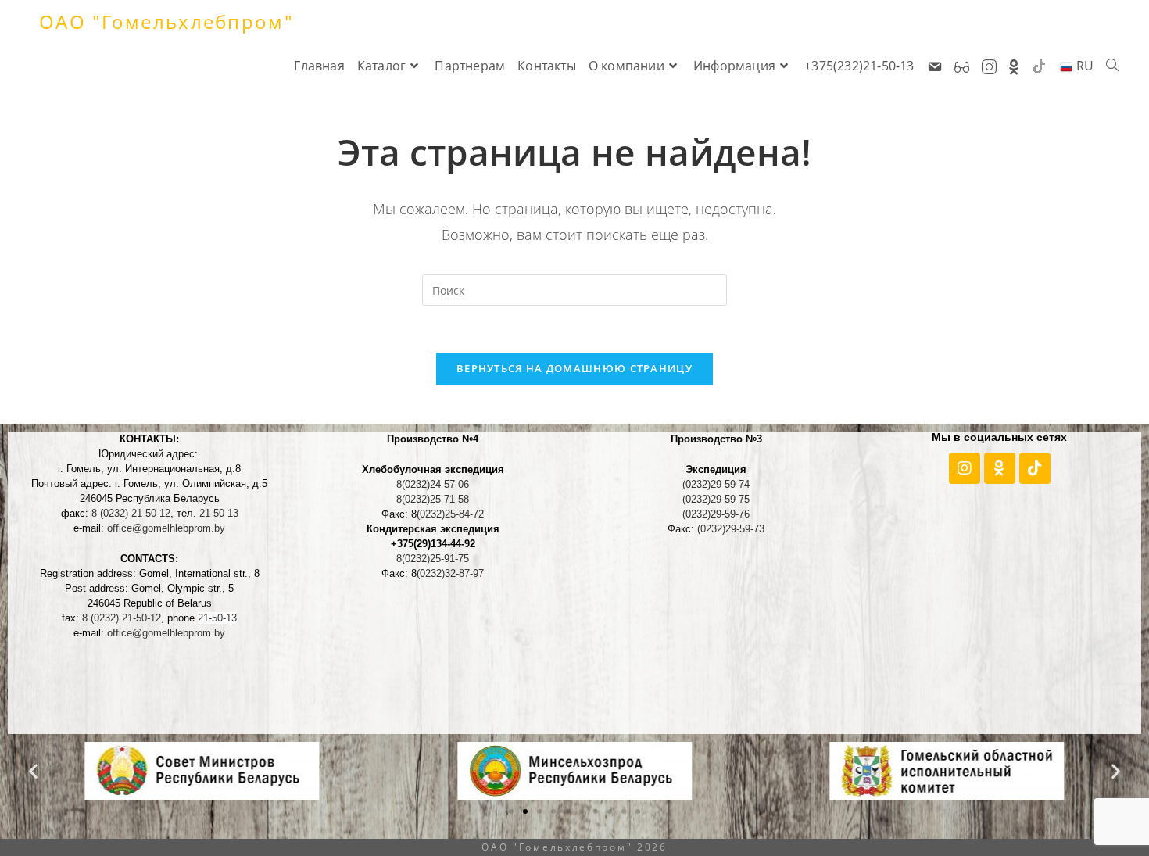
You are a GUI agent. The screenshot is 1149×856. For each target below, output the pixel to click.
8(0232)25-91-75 (432, 558)
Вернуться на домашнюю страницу (574, 368)
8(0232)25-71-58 (432, 499)
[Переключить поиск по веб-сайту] (1112, 66)
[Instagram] (964, 468)
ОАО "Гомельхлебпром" (166, 21)
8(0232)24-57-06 (432, 484)
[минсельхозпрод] (574, 769)
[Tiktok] (1035, 468)
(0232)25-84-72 (450, 514)
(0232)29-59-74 (716, 484)
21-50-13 (218, 513)
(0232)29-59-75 (716, 499)
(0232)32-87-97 (450, 573)
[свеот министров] (201, 769)
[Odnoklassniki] (999, 468)
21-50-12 (130, 513)
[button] (33, 771)
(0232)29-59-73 (730, 529)
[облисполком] (947, 769)
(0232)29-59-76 (716, 514)
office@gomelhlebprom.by (166, 528)
